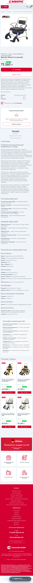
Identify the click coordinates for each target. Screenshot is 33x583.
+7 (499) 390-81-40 (16, 532)
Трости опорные (16, 493)
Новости (16, 512)
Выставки (16, 514)
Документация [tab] (15, 138)
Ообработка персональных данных (16, 520)
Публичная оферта (16, 518)
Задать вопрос (16, 124)
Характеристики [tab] (15, 136)
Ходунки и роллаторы (16, 497)
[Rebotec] (16, 1)
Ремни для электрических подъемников (16, 504)
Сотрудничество (16, 516)
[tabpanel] (16, 248)
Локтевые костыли (16, 491)
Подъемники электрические (16, 502)
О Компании (16, 510)
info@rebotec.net (16, 537)
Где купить (16, 522)
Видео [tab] (15, 133)
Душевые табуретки (16, 500)
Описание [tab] (15, 131)
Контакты (16, 524)
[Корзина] (30, 7)
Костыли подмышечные (17, 495)
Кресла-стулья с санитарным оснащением (16, 498)
